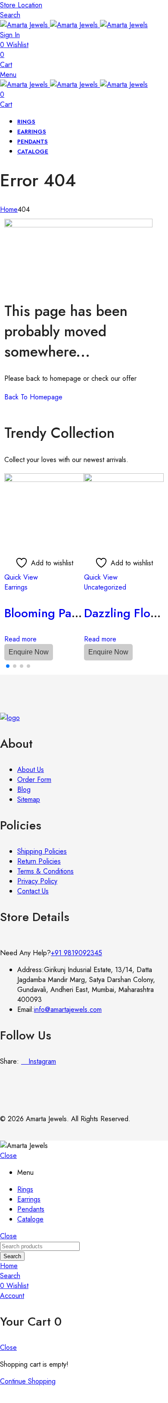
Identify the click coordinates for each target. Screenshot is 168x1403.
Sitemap (28, 799)
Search (12, 1256)
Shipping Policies (42, 851)
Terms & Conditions (45, 871)
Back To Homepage (33, 397)
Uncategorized (105, 587)
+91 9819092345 (76, 953)
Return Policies (39, 861)
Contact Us (33, 891)
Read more (20, 639)
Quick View (21, 577)
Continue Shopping (28, 1381)
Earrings (16, 587)
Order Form (34, 779)
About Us (30, 770)
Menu (8, 75)
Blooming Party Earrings (69, 613)
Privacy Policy (37, 881)
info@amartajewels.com (68, 1009)
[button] (7, 666)
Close (8, 1156)
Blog (24, 789)
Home (9, 209)
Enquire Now (29, 652)
